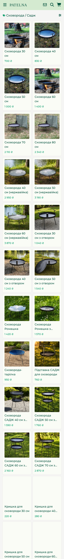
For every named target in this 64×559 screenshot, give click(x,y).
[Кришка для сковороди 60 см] (47, 536)
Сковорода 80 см (45, 145)
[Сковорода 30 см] (17, 35)
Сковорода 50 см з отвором (45, 281)
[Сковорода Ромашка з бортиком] (47, 308)
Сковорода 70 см (15, 145)
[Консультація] (45, 5)
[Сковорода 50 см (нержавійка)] (47, 171)
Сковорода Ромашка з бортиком (43, 327)
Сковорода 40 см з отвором (15, 281)
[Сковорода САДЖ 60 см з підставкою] (17, 445)
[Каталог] (4, 5)
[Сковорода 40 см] (47, 35)
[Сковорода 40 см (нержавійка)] (17, 171)
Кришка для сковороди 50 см (17, 554)
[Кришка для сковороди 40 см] (47, 490)
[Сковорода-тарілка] (17, 354)
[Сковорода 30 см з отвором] (47, 217)
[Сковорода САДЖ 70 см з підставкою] (47, 445)
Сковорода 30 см (15, 53)
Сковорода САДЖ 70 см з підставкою (45, 463)
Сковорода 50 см (15, 99)
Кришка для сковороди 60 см (45, 554)
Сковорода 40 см (45, 53)
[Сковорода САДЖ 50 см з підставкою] (47, 399)
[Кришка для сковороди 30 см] (17, 490)
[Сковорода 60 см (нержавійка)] (17, 217)
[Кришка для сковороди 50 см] (17, 536)
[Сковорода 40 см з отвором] (17, 262)
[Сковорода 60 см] (47, 80)
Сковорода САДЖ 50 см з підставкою (45, 418)
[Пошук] (52, 5)
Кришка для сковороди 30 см (17, 509)
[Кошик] (59, 5)
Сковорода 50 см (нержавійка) (46, 190)
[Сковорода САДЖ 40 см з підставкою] (17, 399)
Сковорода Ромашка (13, 327)
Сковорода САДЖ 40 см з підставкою (15, 418)
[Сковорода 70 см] (17, 126)
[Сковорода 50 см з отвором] (47, 262)
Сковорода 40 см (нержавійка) (16, 190)
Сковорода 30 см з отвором (45, 236)
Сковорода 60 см (45, 99)
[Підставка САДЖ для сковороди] (47, 354)
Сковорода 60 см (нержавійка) (16, 236)
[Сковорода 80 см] (47, 126)
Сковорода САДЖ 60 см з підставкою (15, 463)
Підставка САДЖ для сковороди (47, 372)
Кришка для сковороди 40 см (45, 509)
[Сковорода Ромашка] (17, 308)
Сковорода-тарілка (13, 372)
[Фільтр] (60, 15)
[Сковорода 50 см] (17, 80)
